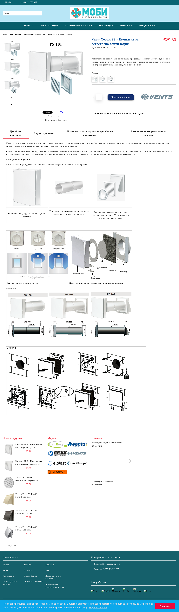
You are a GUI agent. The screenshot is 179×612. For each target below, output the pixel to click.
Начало (5, 34)
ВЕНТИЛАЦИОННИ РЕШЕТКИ (34, 34)
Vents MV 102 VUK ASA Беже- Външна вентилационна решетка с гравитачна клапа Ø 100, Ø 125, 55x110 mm (27, 495)
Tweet (63, 112)
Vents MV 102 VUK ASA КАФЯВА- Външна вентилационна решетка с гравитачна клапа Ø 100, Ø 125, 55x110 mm (27, 512)
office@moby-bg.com (110, 564)
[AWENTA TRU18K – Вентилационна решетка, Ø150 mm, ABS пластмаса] (9, 482)
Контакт (27, 565)
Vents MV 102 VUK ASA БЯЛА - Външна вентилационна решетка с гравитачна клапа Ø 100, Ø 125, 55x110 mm (27, 528)
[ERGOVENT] (57, 472)
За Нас (6, 570)
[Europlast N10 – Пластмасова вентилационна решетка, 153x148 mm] (9, 466)
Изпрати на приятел (55, 116)
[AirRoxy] (57, 445)
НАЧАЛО (29, 25)
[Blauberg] (57, 454)
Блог (47, 570)
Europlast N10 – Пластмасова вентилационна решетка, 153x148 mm (28, 462)
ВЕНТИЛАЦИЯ (49, 25)
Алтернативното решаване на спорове (149, 133)
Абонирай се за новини (103, 481)
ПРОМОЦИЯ (106, 25)
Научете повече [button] (98, 607)
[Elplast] (57, 463)
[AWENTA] (77, 445)
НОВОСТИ (126, 25)
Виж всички (97, 484)
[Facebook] (174, 2)
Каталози (49, 565)
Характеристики (44, 133)
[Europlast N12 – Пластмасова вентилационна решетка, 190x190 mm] (9, 449)
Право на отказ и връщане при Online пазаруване (90, 133)
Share (48, 112)
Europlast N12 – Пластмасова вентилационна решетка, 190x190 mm (28, 446)
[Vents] (77, 454)
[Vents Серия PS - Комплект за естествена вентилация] (55, 95)
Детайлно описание (15, 133)
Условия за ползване (33, 581)
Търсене (28, 570)
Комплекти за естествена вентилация (60, 34)
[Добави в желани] (97, 89)
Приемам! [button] (165, 606)
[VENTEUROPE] (77, 464)
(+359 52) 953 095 (29, 2)
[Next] (129, 461)
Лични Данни (30, 576)
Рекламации (8, 576)
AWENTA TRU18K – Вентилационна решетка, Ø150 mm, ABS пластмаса (27, 479)
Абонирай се (10, 545)
